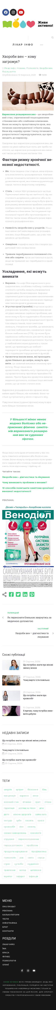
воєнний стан (11, 802)
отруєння (9, 839)
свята (31, 857)
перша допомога (13, 845)
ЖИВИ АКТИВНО (11, 982)
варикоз (24, 795)
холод (22, 870)
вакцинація (10, 795)
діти (41, 808)
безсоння (33, 789)
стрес (7, 864)
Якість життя (9, 71)
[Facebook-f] (22, 971)
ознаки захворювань (15, 833)
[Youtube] (20, 12)
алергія (8, 789)
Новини (21, 68)
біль (44, 789)
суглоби (18, 864)
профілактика (39, 851)
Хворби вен (45, 68)
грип (37, 802)
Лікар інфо (10, 68)
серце (41, 857)
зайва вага (40, 814)
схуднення (33, 864)
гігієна (48, 802)
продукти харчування (15, 851)
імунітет (8, 876)
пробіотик (32, 845)
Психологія (32, 68)
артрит (19, 789)
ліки (21, 826)
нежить (31, 826)
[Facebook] (5, 12)
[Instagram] (13, 12)
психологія (10, 857)
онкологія (35, 833)
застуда (8, 820)
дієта (6, 814)
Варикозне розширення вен (19, 114)
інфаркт (20, 876)
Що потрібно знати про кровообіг (19, 760)
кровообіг (9, 826)
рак (22, 857)
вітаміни (27, 802)
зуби (18, 820)
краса (41, 820)
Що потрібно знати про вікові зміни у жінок (24, 740)
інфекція (33, 876)
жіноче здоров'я (22, 814)
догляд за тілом (27, 808)
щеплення (35, 870)
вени (35, 795)
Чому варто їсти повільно (36, 680)
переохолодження (28, 839)
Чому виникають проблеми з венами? (24, 482)
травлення (9, 870)
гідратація (9, 808)
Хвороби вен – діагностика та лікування (26, 477)
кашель (29, 820)
